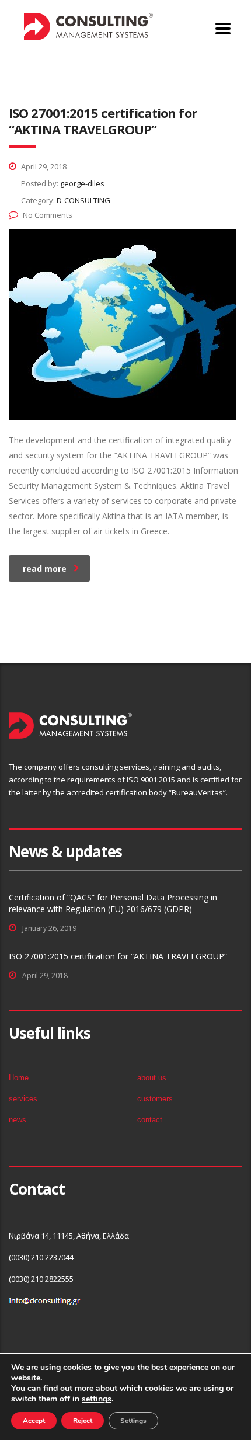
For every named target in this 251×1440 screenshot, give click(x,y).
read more (45, 568)
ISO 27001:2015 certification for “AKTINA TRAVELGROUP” (118, 956)
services (23, 1098)
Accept (34, 1420)
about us (151, 1077)
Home (19, 79)
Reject (82, 1420)
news (17, 1119)
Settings (133, 1420)
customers (155, 1098)
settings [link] (96, 1398)
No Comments (47, 215)
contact (149, 1119)
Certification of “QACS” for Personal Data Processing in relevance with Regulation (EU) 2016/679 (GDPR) (113, 903)
